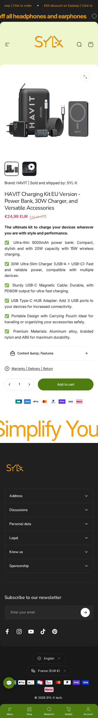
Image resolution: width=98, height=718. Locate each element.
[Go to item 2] (29, 169)
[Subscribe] (85, 612)
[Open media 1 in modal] (85, 76)
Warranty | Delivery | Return (32, 368)
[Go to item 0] (12, 169)
